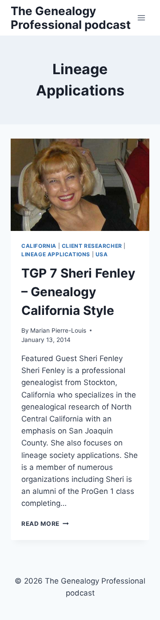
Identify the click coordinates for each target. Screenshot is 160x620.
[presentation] (80, 185)
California (38, 245)
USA (102, 254)
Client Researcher (92, 245)
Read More (45, 523)
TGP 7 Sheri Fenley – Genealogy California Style (78, 292)
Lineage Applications (55, 254)
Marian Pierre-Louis (58, 330)
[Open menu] (141, 17)
